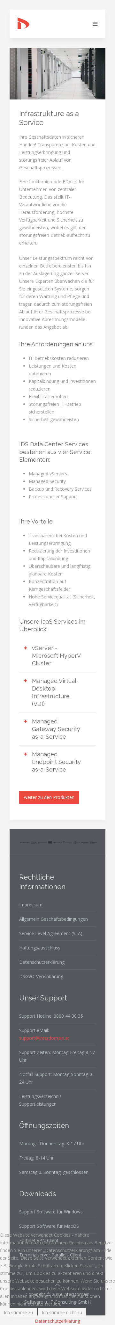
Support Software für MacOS (49, 1226)
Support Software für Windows (51, 1212)
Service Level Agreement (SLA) (50, 933)
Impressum (30, 905)
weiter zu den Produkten (49, 797)
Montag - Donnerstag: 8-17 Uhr (51, 1143)
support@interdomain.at (44, 1038)
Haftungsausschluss (39, 948)
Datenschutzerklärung (42, 962)
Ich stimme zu (18, 1312)
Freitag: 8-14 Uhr (36, 1158)
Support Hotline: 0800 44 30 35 (51, 1016)
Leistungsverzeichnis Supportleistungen (40, 1100)
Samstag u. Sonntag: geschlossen (53, 1172)
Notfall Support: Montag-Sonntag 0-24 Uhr (56, 1078)
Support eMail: (44, 1034)
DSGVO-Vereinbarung (41, 976)
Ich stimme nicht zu (62, 1312)
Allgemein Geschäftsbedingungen (53, 919)
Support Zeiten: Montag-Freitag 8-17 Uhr (57, 1056)
